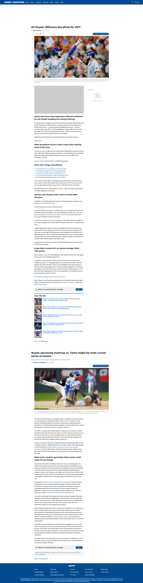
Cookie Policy (105, 572)
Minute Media (26, 578)
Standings (45, 2)
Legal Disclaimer (39, 575)
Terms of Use (89, 572)
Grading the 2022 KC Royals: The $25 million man (50, 173)
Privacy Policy (74, 572)
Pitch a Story (54, 572)
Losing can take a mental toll (61, 516)
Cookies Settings (90, 575)
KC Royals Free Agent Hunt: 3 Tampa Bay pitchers (51, 171)
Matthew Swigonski (39, 362)
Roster (51, 2)
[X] (135, 2)
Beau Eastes (37, 30)
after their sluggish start (70, 421)
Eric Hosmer (51, 203)
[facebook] (132, 2)
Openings (53, 569)
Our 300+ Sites (89, 569)
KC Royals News (43, 341)
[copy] (43, 34)
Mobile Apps (104, 569)
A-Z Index (73, 575)
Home (36, 341)
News (27, 2)
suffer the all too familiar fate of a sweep (55, 482)
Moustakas (42, 151)
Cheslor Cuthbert (39, 161)
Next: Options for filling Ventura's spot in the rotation (49, 277)
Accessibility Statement (57, 575)
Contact (72, 569)
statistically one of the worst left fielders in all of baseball (54, 214)
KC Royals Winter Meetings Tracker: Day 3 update (51, 177)
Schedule (38, 2)
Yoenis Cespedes (69, 282)
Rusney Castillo (41, 284)
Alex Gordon (41, 203)
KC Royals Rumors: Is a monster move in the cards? (51, 169)
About (36, 569)
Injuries (57, 2)
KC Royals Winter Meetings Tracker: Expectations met (52, 175)
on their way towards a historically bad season (60, 492)
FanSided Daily (38, 572)
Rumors (32, 2)
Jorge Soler (46, 255)
